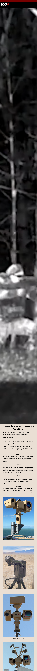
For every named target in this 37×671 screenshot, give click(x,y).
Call (35, 1)
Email (31, 1)
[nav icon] (35, 5)
